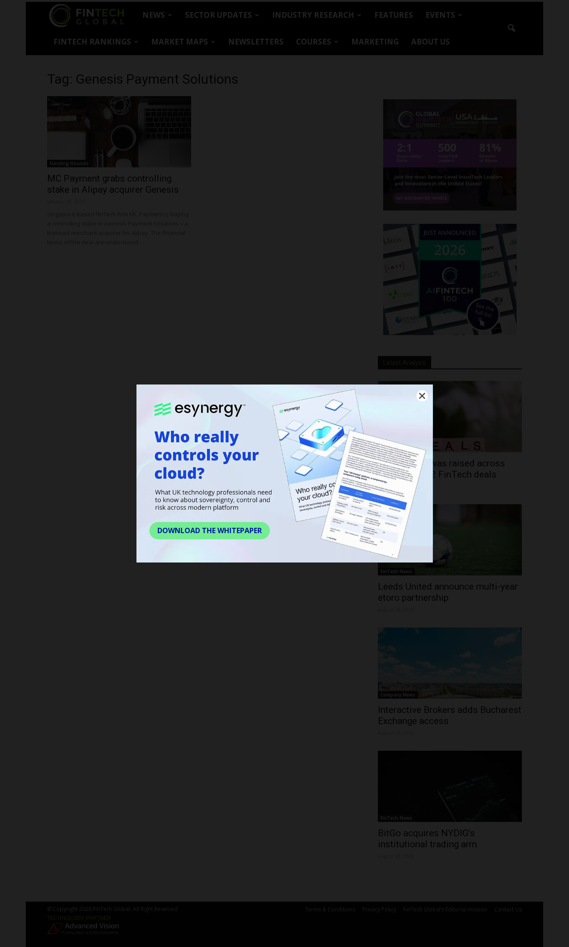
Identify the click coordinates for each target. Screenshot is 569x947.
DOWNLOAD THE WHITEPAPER (209, 530)
